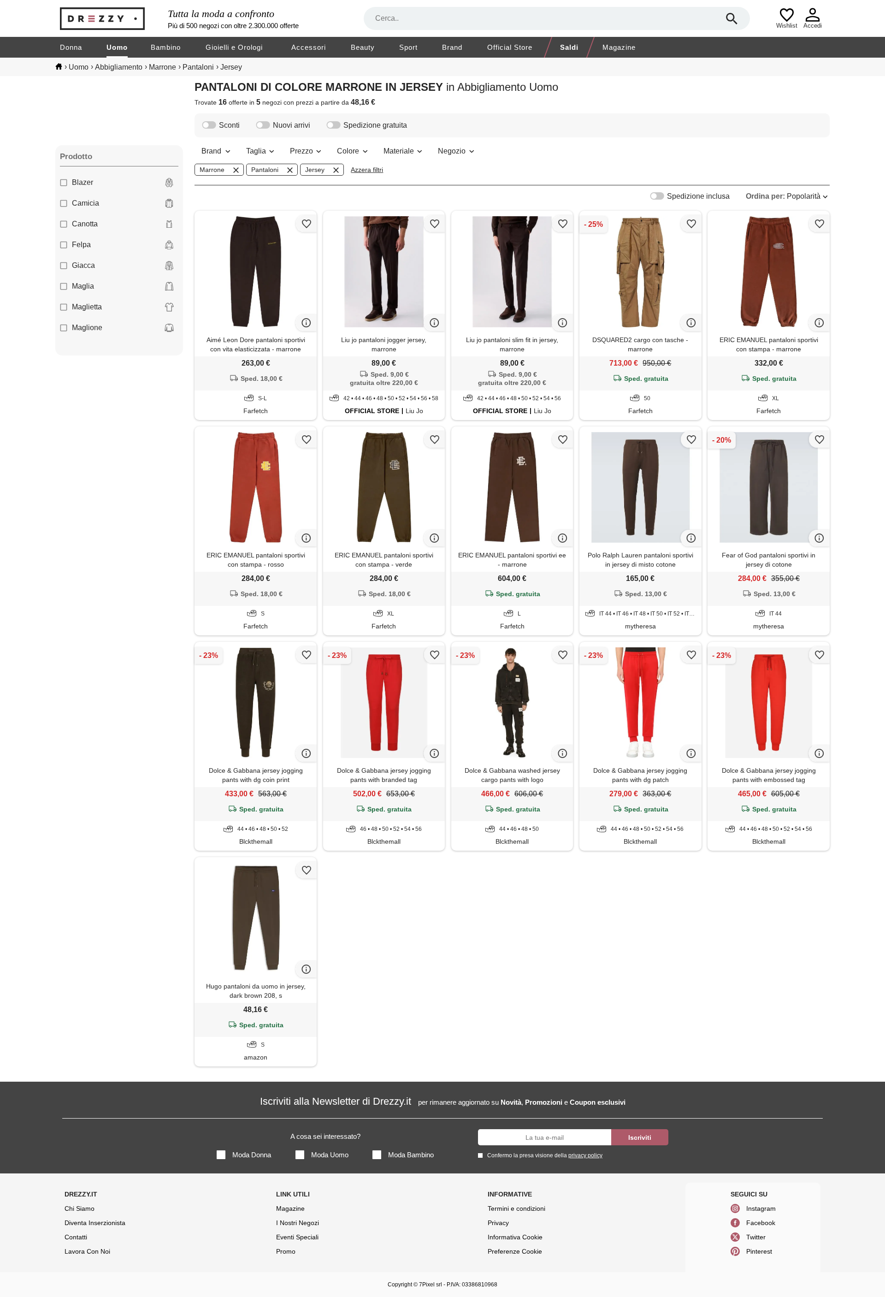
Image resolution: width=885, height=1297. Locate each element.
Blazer (82, 182)
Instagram (761, 1208)
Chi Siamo (79, 1208)
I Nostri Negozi (297, 1222)
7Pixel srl (430, 1284)
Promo (285, 1251)
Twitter (756, 1237)
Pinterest (759, 1251)
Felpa (81, 245)
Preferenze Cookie (515, 1251)
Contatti (76, 1237)
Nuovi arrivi (291, 125)
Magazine (619, 47)
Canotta (85, 224)
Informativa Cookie (515, 1237)
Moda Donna (251, 1155)
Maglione (87, 328)
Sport (408, 47)
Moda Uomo (329, 1155)
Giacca (83, 265)
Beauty (363, 47)
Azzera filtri (367, 169)
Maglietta (87, 307)
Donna (71, 47)
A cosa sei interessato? (325, 1136)
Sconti (229, 125)
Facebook (760, 1222)
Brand (452, 47)
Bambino (166, 47)
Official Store (509, 47)
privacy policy (585, 1155)
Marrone (212, 169)
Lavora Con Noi (87, 1251)
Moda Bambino (411, 1155)
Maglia (83, 286)
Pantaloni (264, 169)
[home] (58, 66)
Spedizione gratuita (375, 125)
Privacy (498, 1222)
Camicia (85, 203)
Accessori (308, 47)
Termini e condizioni (516, 1208)
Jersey (314, 169)
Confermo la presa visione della (544, 1155)
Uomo (117, 47)
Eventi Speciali (297, 1237)
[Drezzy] (111, 18)
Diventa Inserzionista (95, 1222)
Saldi (569, 47)
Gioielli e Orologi (234, 47)
